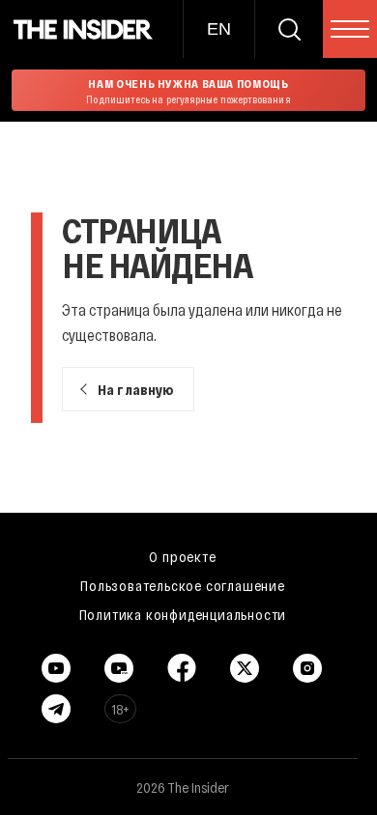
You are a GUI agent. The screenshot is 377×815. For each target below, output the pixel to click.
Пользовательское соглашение (182, 585)
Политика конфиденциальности (183, 614)
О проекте (182, 556)
